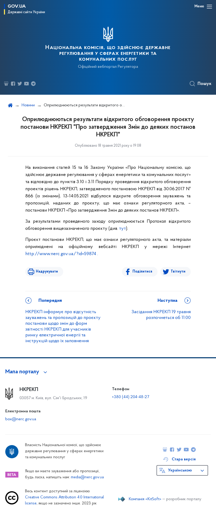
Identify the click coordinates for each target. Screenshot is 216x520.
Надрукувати (47, 272)
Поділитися (142, 272)
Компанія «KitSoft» (145, 499)
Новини (28, 105)
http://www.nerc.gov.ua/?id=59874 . (61, 254)
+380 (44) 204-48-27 (130, 397)
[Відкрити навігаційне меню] (209, 6)
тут (122, 228)
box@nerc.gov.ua (20, 419)
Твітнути (178, 272)
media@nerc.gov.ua (87, 477)
